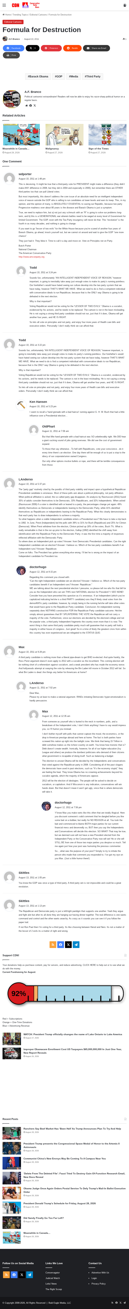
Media (74, 76)
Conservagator (53, 1272)
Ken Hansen (38, 401)
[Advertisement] (64, 1088)
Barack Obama (38, 76)
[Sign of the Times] (107, 134)
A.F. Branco (14, 39)
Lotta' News (51, 1283)
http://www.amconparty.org (31, 257)
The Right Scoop (54, 1289)
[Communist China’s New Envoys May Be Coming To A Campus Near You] (12, 1163)
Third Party (93, 76)
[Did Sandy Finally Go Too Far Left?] (12, 1222)
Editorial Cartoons (38, 14)
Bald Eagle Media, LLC (60, 1303)
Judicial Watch (53, 1278)
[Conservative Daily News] (26, 5)
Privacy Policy (99, 1283)
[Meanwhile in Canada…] (21, 134)
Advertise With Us (100, 1272)
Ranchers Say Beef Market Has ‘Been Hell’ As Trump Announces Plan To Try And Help (72, 1128)
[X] (35, 106)
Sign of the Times (99, 148)
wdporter (25, 174)
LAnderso (26, 479)
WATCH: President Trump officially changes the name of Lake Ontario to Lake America (73, 1034)
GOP (59, 76)
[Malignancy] (64, 134)
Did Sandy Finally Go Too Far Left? (44, 1218)
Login (94, 1278)
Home (8, 14)
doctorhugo (38, 567)
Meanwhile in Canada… (16, 148)
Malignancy (52, 148)
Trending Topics (20, 14)
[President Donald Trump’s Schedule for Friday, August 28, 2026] (12, 1208)
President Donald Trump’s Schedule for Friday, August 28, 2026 (60, 1203)
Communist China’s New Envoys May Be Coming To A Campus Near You (65, 1158)
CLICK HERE (89, 965)
